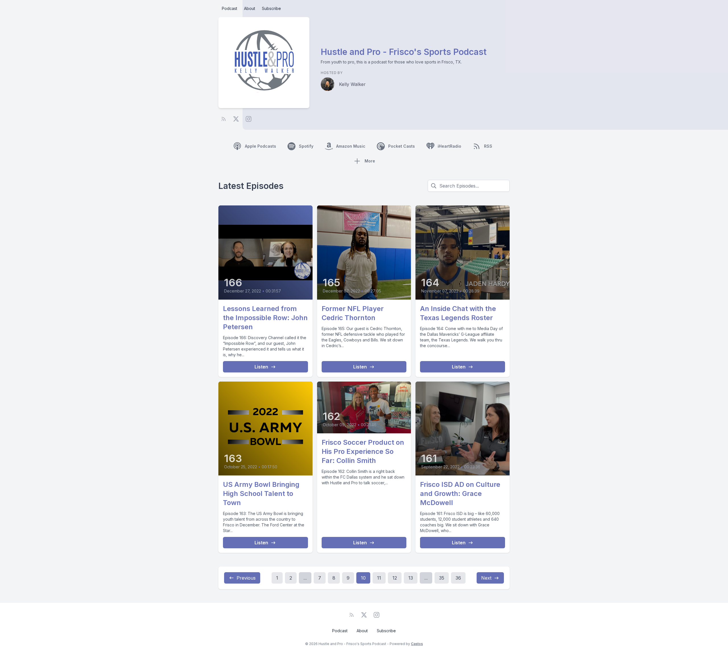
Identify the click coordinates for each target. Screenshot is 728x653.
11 (379, 578)
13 (410, 578)
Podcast (229, 8)
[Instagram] (248, 119)
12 (394, 578)
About (249, 8)
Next (486, 578)
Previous (246, 578)
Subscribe (271, 8)
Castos (417, 644)
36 (458, 578)
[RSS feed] (223, 119)
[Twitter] (236, 119)
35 (441, 578)
